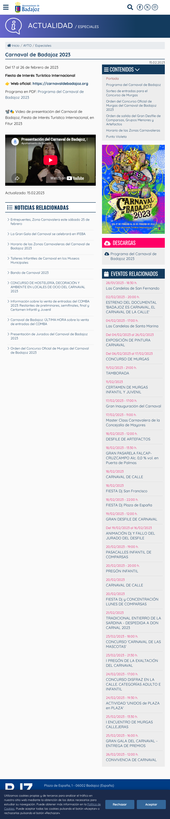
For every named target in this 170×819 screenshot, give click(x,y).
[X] (147, 7)
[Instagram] (155, 7)
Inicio (15, 45)
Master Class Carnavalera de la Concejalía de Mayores (133, 422)
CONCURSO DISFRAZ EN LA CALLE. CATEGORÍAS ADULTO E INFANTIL (133, 684)
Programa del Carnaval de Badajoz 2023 (133, 256)
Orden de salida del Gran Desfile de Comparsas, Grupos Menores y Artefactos (133, 120)
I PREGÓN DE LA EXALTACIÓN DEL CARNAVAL (132, 663)
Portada (112, 78)
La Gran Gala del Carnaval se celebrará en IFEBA (48, 234)
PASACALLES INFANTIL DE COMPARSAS (128, 554)
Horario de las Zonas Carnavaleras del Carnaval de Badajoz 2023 (50, 246)
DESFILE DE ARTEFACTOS (128, 439)
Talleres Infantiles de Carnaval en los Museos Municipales (45, 260)
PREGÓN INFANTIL (122, 571)
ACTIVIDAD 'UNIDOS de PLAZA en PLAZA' (133, 705)
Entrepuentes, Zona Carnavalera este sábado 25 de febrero (50, 221)
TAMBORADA (117, 373)
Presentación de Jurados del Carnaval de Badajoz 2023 (49, 336)
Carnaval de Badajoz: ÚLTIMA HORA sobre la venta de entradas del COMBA (50, 322)
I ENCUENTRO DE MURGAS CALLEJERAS (129, 724)
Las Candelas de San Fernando (132, 288)
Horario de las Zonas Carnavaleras (133, 130)
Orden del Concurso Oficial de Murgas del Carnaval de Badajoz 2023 (50, 350)
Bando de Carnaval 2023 (30, 273)
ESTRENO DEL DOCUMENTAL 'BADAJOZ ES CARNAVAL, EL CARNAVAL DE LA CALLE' (131, 307)
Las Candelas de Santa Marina (132, 326)
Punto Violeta (116, 136)
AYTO (27, 45)
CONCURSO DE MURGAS (127, 359)
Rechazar (120, 804)
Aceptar (151, 804)
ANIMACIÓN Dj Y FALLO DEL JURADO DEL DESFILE (130, 535)
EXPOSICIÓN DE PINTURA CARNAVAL (128, 342)
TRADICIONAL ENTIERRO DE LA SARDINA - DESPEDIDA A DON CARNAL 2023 (133, 623)
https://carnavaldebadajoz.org (60, 83)
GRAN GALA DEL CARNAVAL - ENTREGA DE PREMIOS (132, 743)
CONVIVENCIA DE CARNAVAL (131, 759)
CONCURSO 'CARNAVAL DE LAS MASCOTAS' (133, 644)
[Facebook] (140, 7)
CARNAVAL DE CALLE (124, 476)
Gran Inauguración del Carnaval (133, 406)
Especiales (43, 45)
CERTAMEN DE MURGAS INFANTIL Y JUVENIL (127, 389)
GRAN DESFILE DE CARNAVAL (131, 519)
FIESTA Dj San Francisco (126, 491)
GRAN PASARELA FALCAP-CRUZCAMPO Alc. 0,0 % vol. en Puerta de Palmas (132, 458)
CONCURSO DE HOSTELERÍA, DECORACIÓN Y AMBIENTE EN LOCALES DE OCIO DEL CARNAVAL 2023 (48, 287)
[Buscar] (130, 7)
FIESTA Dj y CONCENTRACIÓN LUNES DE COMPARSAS (132, 601)
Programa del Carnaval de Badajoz (133, 85)
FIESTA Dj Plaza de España (129, 505)
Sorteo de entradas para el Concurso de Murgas (127, 93)
